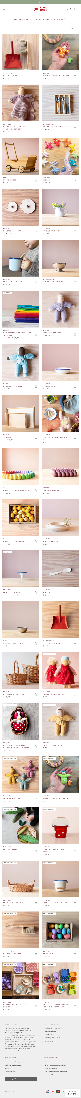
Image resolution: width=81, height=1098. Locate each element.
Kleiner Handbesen (12, 954)
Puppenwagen (9, 180)
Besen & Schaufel (12, 76)
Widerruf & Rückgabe (13, 1065)
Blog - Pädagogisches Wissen (55, 1065)
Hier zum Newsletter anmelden (55, 1072)
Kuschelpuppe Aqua (13, 386)
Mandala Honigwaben (13, 541)
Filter (74, 28)
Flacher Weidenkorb (13, 903)
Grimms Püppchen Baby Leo (56, 798)
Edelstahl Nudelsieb (53, 282)
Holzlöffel (48, 592)
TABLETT (7, 437)
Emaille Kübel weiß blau (55, 903)
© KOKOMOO (9, 1091)
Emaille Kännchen (51, 231)
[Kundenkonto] (70, 9)
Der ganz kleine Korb (13, 694)
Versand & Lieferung (12, 1062)
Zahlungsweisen (50, 1031)
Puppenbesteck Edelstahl (55, 127)
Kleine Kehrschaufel (53, 643)
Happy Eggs (48, 954)
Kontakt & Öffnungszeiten (54, 1028)
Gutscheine (48, 1041)
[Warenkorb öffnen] (73, 9)
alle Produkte (49, 1034)
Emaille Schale (50, 386)
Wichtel (47, 180)
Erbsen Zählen (10, 849)
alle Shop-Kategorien (52, 1038)
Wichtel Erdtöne (11, 798)
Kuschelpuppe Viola (53, 333)
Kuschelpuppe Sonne (53, 745)
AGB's (7, 1068)
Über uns (47, 1062)
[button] (72, 1093)
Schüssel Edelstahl (13, 643)
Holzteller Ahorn (12, 231)
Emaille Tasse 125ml (13, 282)
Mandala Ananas (51, 490)
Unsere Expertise (50, 1068)
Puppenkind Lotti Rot (53, 694)
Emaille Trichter (11, 592)
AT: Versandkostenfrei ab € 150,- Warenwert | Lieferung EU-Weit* (40, 2)
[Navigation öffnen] (4, 9)
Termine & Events (50, 1075)
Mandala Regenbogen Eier (16, 490)
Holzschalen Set (51, 541)
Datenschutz (10, 1072)
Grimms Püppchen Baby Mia (56, 76)
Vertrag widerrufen (14, 1079)
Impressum (9, 1075)
